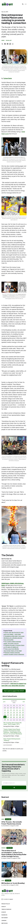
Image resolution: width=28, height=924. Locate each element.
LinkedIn (3, 920)
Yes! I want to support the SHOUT (14, 691)
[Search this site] (23, 4)
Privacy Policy (5, 903)
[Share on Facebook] (5, 44)
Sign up (3, 906)
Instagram (4, 917)
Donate (3, 912)
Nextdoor (4, 923)
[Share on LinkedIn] (7, 44)
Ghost (11, 899)
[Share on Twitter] (2, 44)
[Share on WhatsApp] (12, 44)
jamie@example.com (9, 783)
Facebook (4, 914)
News (3, 40)
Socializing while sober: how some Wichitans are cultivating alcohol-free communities (14, 637)
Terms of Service (6, 909)
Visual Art (9, 40)
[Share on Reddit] (10, 44)
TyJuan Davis (7, 78)
